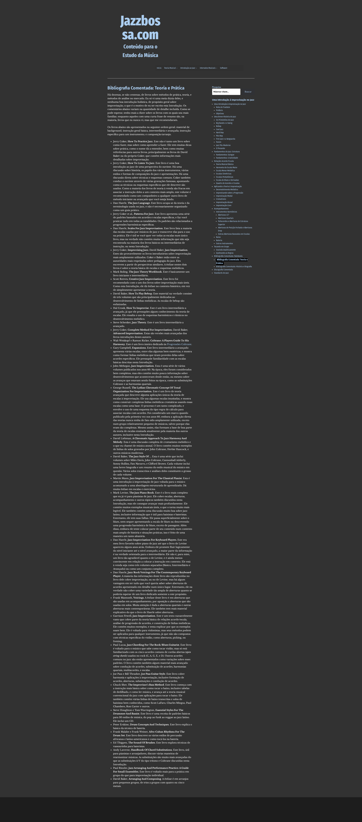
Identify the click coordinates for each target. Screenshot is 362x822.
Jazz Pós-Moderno (223, 145)
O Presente (220, 148)
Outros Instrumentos (224, 243)
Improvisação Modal (224, 196)
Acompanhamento (221, 208)
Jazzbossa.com (140, 27)
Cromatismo (221, 199)
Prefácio (219, 110)
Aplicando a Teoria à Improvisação (228, 186)
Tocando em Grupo (221, 246)
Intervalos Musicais (208, 68)
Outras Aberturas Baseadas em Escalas (234, 234)
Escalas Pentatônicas (224, 177)
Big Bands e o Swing (224, 123)
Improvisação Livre (223, 205)
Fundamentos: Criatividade (227, 158)
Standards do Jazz (221, 273)
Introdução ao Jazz (187, 68)
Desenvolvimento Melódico (227, 189)
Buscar (248, 91)
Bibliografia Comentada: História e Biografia (234, 266)
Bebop (218, 126)
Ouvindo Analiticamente (226, 250)
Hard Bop (220, 132)
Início (159, 68)
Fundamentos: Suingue (225, 155)
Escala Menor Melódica (225, 170)
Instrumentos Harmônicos (226, 212)
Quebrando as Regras (224, 253)
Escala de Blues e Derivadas (227, 180)
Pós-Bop (219, 136)
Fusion (218, 142)
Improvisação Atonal (224, 202)
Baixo (218, 237)
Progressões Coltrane (179, 344)
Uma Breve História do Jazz (225, 116)
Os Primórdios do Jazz (225, 120)
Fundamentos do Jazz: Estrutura (227, 151)
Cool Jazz (219, 129)
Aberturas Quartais (225, 218)
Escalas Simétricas (223, 174)
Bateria (219, 240)
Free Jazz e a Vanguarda (225, 139)
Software (223, 68)
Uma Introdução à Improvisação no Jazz (230, 104)
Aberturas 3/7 (223, 215)
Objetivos (220, 113)
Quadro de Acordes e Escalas (228, 183)
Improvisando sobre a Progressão (229, 193)
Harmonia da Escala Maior (226, 167)
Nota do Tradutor (223, 107)
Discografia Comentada (223, 269)
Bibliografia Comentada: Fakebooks (228, 256)
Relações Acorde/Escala (224, 161)
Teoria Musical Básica (224, 164)
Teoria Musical (170, 68)
